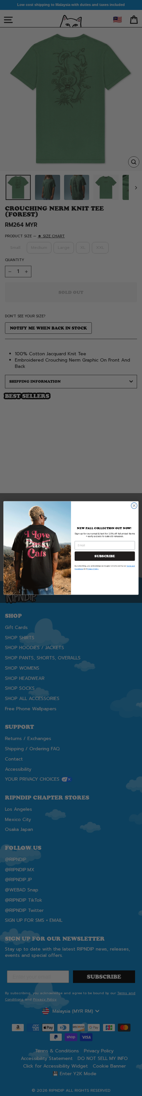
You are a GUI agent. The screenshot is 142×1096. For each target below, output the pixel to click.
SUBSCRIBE (104, 556)
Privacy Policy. (92, 569)
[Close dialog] (134, 506)
